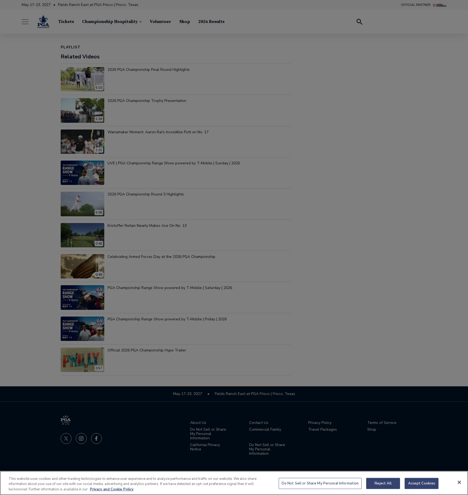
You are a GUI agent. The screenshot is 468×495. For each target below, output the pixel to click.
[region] (234, 483)
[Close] (459, 482)
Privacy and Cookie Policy (112, 489)
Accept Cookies (421, 483)
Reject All (383, 483)
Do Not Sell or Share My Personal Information (320, 483)
